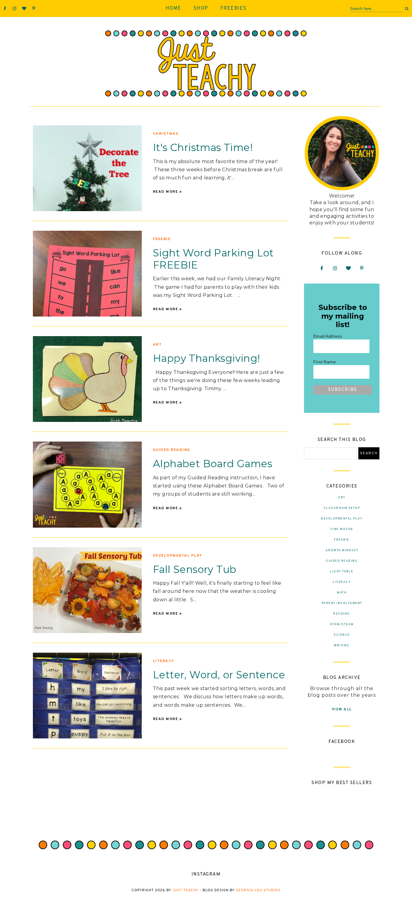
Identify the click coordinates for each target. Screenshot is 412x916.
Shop (200, 8)
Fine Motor (342, 529)
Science (342, 635)
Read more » (167, 191)
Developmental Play (177, 555)
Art (157, 344)
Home (173, 8)
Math (342, 593)
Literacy (163, 661)
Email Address (327, 336)
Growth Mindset (341, 550)
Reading (341, 614)
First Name (324, 361)
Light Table (341, 572)
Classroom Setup (342, 508)
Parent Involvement (342, 603)
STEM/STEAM (342, 624)
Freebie (162, 239)
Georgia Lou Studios (258, 890)
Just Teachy (185, 890)
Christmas (166, 133)
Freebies (233, 8)
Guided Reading (171, 450)
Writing (342, 646)
